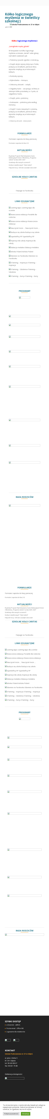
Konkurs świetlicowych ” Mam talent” (20, 165)
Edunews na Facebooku (33, 687)
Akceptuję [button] (25, 1114)
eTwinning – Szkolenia (31, 696)
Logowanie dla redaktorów (15, 1032)
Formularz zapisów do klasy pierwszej (23, 139)
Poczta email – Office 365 (15, 1028)
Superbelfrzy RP (28, 236)
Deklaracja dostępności (13, 1074)
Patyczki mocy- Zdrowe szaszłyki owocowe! (23, 168)
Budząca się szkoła (32, 232)
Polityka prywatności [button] (11, 1114)
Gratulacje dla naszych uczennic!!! (19, 162)
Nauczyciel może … (32, 228)
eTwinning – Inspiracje (31, 692)
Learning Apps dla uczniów (27, 650)
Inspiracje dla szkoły (29, 675)
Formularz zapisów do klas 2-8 (18, 143)
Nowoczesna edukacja (32, 658)
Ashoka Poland (27, 252)
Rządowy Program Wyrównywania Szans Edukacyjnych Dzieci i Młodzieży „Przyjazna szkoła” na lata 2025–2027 (22, 158)
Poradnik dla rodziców (31, 654)
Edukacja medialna (31, 247)
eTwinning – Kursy (31, 276)
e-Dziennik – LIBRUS (13, 1025)
